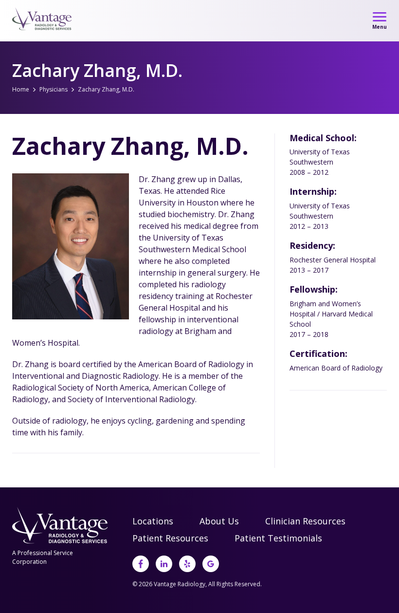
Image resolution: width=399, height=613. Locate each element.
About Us (219, 521)
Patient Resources (170, 538)
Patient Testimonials (278, 538)
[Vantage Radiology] (42, 18)
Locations (152, 521)
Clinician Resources (305, 521)
